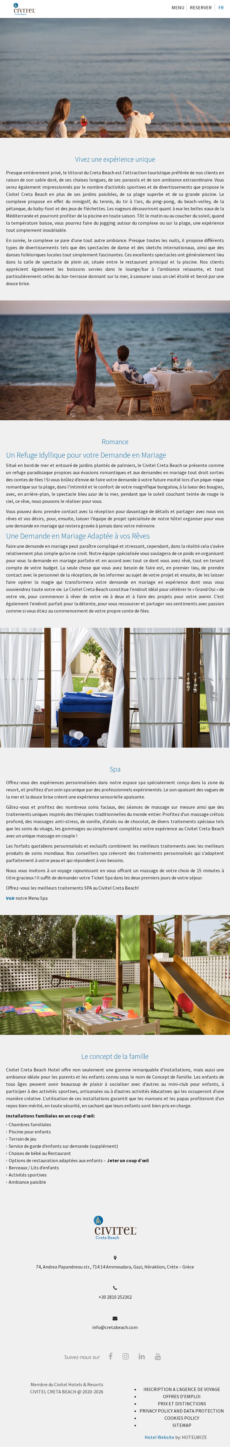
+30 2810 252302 (115, 1297)
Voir (10, 898)
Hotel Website (159, 1437)
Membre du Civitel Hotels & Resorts (67, 1384)
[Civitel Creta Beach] (24, 9)
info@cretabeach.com (115, 1327)
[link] (181, 1425)
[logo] (115, 1238)
